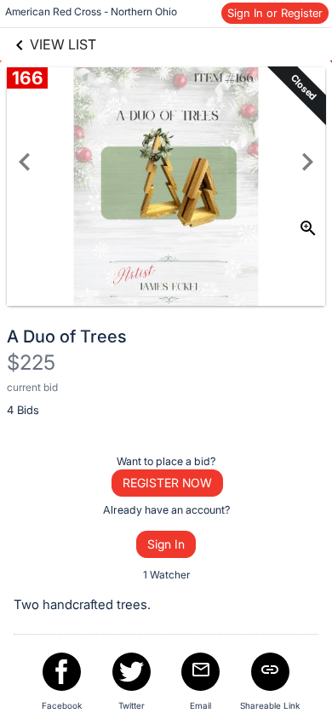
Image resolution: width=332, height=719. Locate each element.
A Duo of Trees (67, 336)
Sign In (166, 544)
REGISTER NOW (167, 482)
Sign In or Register (275, 13)
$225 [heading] (31, 362)
